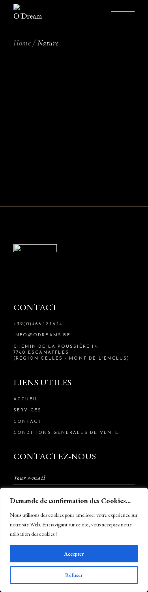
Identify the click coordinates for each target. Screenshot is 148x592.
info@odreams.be (42, 335)
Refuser (74, 575)
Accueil (26, 399)
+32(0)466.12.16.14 (38, 324)
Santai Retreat (74, 106)
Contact (27, 422)
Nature (73, 87)
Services (27, 410)
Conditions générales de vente (66, 433)
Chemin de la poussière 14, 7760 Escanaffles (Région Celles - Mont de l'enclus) (71, 353)
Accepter (74, 553)
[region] (74, 540)
